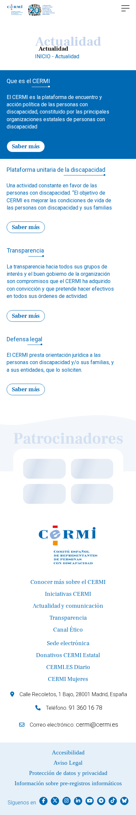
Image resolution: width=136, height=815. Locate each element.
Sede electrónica (68, 643)
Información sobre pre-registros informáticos (68, 783)
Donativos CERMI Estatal (68, 655)
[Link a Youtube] (89, 801)
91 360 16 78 (85, 707)
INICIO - (45, 56)
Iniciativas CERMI (68, 594)
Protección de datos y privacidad (68, 773)
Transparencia (68, 618)
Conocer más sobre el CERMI (68, 582)
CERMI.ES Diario (68, 667)
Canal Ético (68, 630)
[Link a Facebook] (43, 801)
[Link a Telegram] (101, 801)
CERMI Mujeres (68, 679)
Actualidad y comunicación (68, 606)
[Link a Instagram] (66, 801)
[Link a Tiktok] (113, 801)
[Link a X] (55, 801)
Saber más (26, 146)
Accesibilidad (68, 752)
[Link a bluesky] (124, 801)
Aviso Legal (68, 762)
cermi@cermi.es (97, 724)
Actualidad (67, 56)
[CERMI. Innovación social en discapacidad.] (31, 9)
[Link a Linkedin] (78, 801)
